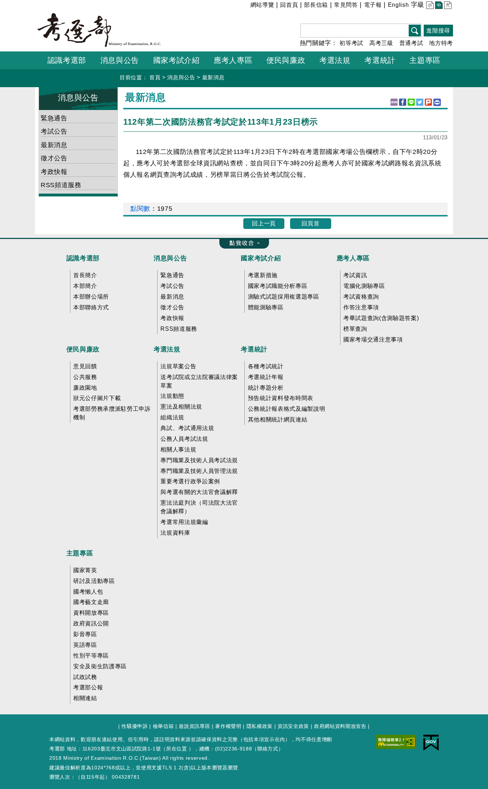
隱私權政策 (260, 726)
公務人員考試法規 (184, 439)
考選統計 (254, 349)
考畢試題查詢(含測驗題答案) (381, 318)
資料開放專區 (91, 613)
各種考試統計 (266, 366)
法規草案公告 (178, 366)
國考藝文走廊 (91, 602)
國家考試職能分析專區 (278, 286)
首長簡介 (85, 275)
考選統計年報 (266, 377)
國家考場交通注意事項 (373, 339)
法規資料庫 (175, 533)
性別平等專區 (91, 656)
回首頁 (289, 5)
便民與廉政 (83, 349)
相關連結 (85, 698)
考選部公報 (88, 687)
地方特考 (441, 43)
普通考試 (411, 43)
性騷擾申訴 (134, 726)
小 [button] (429, 6)
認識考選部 (83, 258)
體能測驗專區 (266, 307)
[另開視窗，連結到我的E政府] (431, 742)
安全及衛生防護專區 (100, 666)
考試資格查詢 (361, 297)
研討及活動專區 (94, 581)
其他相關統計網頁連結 (278, 419)
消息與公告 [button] (119, 60)
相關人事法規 (178, 449)
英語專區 (85, 645)
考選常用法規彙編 (184, 522)
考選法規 (167, 349)
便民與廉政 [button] (286, 60)
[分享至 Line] (411, 102)
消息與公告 (181, 77)
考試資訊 (355, 275)
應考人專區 (353, 258)
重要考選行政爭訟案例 (190, 481)
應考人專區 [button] (233, 60)
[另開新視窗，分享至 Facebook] (402, 102)
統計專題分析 (266, 388)
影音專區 (85, 634)
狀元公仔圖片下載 (97, 398)
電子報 (373, 5)
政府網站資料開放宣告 (340, 726)
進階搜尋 (438, 31)
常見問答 (346, 5)
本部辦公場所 (91, 297)
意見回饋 (85, 366)
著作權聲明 (228, 726)
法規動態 (172, 396)
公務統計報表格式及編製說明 (286, 409)
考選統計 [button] (379, 60)
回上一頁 (264, 223)
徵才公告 (54, 158)
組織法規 (172, 417)
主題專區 (79, 553)
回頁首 (310, 223)
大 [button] (447, 6)
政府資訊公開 (91, 623)
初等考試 (351, 43)
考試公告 (54, 131)
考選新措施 (263, 275)
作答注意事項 (361, 307)
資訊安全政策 (293, 726)
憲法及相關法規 (181, 407)
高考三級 (381, 43)
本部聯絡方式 (91, 307)
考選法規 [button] (334, 60)
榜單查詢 (355, 329)
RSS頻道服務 (61, 185)
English (398, 5)
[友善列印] (437, 102)
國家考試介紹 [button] (176, 60)
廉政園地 (85, 388)
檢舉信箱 (163, 726)
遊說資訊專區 (194, 726)
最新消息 (213, 77)
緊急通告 (54, 118)
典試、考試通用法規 (187, 428)
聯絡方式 (267, 748)
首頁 (154, 77)
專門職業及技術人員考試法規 (199, 460)
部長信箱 (316, 5)
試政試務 (85, 677)
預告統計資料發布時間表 (280, 398)
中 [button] (438, 6)
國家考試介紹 (261, 258)
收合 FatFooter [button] (242, 243)
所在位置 (176, 748)
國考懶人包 (88, 592)
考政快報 (54, 171)
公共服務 (85, 377)
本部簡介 (85, 286)
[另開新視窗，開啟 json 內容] (394, 102)
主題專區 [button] (424, 60)
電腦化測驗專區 (364, 286)
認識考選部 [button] (67, 60)
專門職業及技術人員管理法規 (199, 471)
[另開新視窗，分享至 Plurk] (428, 102)
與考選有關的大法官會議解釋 (199, 492)
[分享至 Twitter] (419, 102)
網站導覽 (262, 5)
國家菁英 (85, 570)
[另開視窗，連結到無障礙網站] (396, 741)
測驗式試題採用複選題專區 (283, 297)
